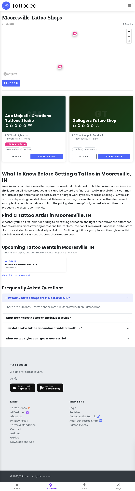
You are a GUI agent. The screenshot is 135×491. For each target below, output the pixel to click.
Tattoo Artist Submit (82, 416)
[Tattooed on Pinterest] (15, 379)
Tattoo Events (78, 425)
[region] (67, 52)
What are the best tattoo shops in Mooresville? (38, 318)
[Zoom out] (129, 36)
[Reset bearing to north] (129, 41)
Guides (14, 437)
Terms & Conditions (23, 425)
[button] (60, 66)
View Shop (46, 156)
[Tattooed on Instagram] (11, 379)
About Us (16, 416)
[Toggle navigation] (129, 5)
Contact (15, 429)
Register (74, 412)
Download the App (22, 442)
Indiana (9, 24)
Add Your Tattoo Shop (83, 421)
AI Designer (17, 412)
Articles (15, 433)
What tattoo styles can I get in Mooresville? (35, 338)
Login (72, 408)
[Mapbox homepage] (10, 74)
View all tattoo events (15, 275)
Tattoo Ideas (18, 408)
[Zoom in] (129, 31)
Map (18, 156)
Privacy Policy (19, 421)
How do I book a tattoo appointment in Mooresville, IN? (43, 328)
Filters (11, 83)
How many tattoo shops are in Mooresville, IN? (37, 298)
